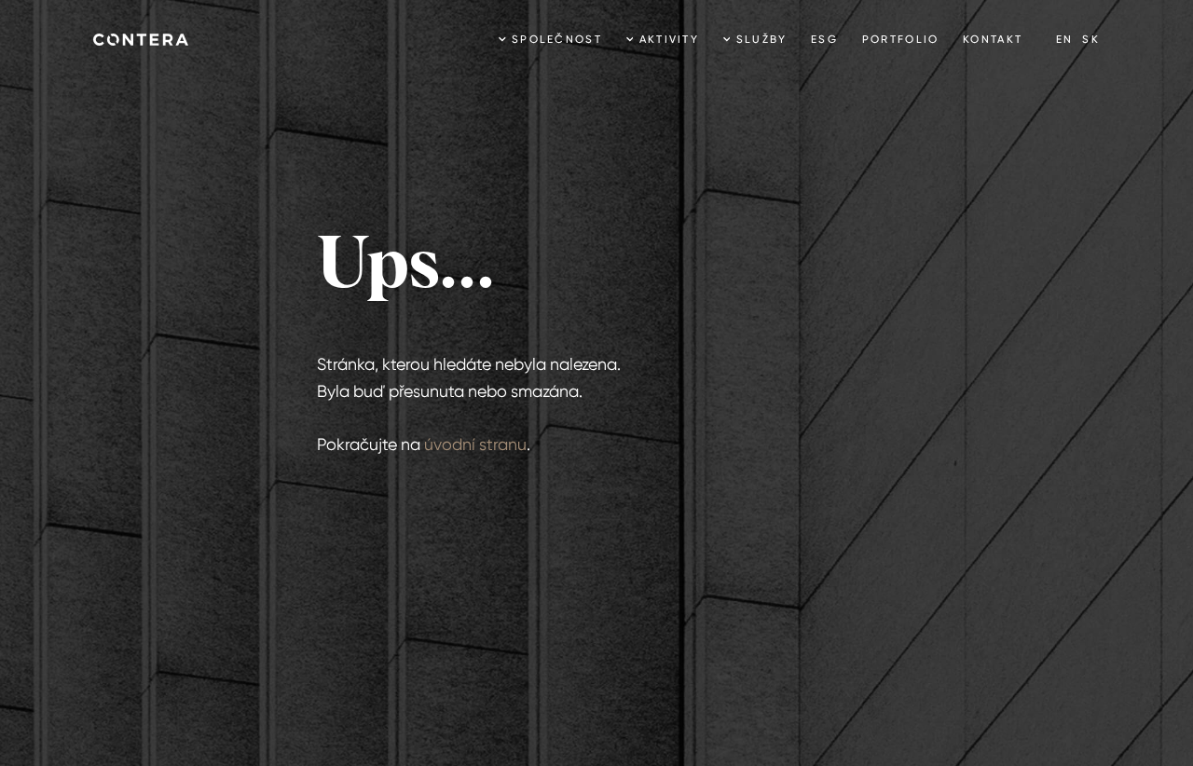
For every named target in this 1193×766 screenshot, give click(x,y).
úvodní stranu (475, 444)
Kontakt (992, 39)
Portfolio (900, 39)
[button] (550, 39)
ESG (824, 39)
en (1065, 39)
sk (1091, 39)
